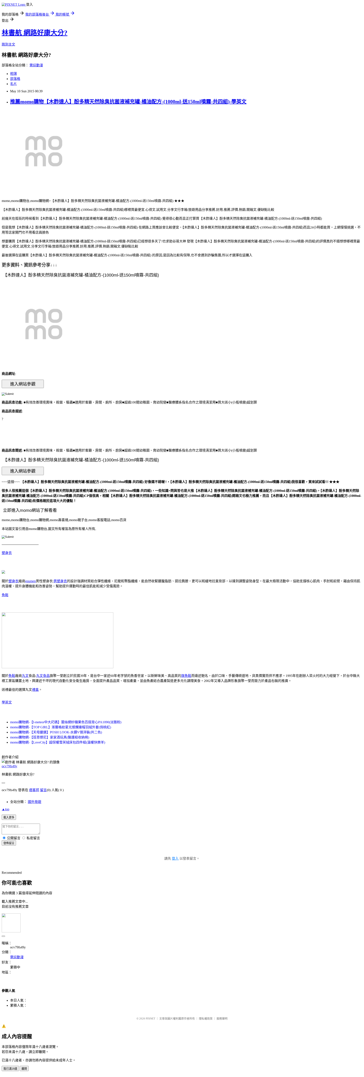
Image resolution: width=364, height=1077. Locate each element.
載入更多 (8, 817)
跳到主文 (8, 44)
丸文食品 (43, 676)
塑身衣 (7, 553)
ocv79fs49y (9, 766)
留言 (43, 790)
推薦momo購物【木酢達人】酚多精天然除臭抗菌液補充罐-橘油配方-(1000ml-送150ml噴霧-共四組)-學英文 (128, 101)
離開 (24, 1068)
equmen (30, 581)
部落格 (15, 79)
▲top (5, 809)
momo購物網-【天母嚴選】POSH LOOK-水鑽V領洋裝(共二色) (56, 732)
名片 (13, 84)
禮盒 (35, 689)
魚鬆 (5, 595)
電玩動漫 (36, 65)
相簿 (13, 73)
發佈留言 (8, 843)
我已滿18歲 (10, 1068)
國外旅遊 (34, 802)
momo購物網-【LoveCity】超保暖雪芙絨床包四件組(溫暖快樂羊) (57, 742)
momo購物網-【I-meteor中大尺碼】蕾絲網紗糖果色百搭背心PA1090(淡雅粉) (65, 722)
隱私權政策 (206, 1018)
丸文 (25, 676)
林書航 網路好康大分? (34, 32)
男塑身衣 (60, 581)
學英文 (7, 702)
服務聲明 (222, 1018)
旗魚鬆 (186, 676)
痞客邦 (34, 790)
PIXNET (150, 1018)
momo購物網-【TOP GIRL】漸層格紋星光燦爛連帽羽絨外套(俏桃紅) (60, 727)
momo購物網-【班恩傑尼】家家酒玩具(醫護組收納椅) (49, 737)
